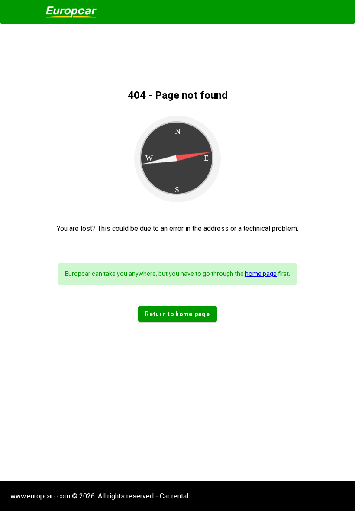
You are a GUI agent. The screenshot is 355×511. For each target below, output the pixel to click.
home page (261, 273)
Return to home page (177, 313)
